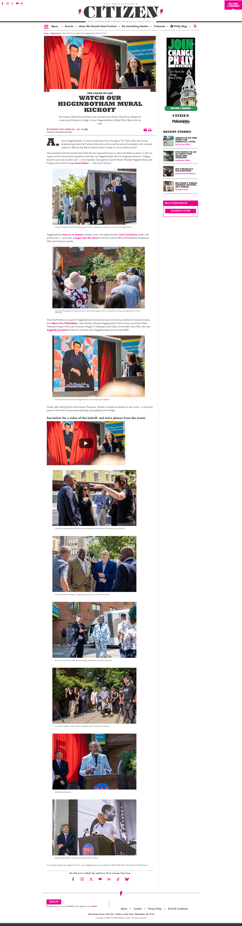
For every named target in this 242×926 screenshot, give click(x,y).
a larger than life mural (85, 238)
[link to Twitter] (12, 3)
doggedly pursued (56, 330)
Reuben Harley (183, 189)
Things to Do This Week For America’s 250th (186, 140)
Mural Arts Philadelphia (64, 323)
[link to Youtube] (17, 3)
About (124, 909)
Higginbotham (55, 33)
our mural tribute (79, 163)
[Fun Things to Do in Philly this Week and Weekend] (168, 156)
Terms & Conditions (178, 909)
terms (94, 906)
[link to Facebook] (2, 3)
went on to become (72, 235)
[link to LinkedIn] (109, 879)
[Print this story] (150, 130)
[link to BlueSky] (127, 879)
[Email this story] (145, 130)
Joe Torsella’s (184, 170)
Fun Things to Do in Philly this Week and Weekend (185, 155)
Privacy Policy (155, 909)
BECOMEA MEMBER (233, 5)
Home (46, 33)
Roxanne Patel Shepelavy (62, 129)
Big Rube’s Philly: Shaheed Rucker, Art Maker (186, 185)
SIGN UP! (53, 902)
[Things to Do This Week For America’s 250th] (168, 141)
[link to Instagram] (7, 3)
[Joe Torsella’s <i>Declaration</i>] (168, 171)
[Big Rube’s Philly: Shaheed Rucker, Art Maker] (168, 186)
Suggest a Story (180, 211)
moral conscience (128, 235)
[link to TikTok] (118, 879)
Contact (137, 909)
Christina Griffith (184, 144)
